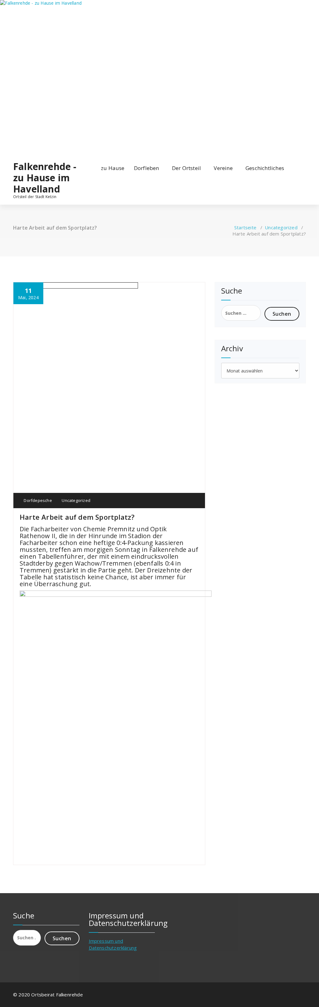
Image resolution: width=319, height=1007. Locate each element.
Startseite (245, 227)
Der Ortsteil (186, 168)
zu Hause (113, 168)
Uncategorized (281, 227)
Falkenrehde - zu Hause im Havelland (45, 178)
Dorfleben (146, 168)
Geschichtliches (264, 168)
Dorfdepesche (37, 500)
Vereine (223, 168)
